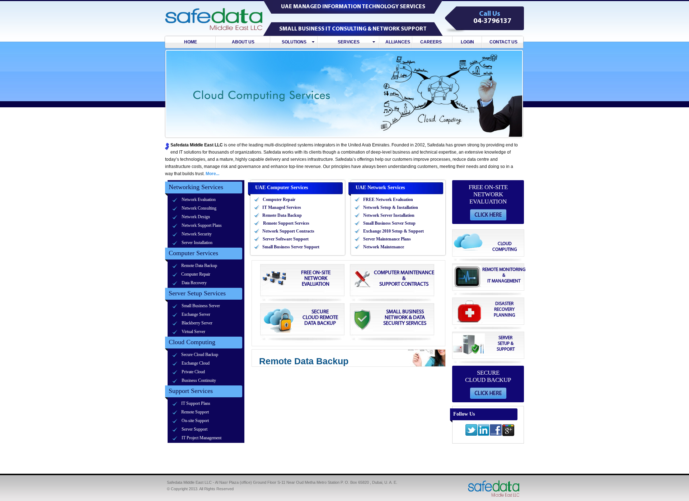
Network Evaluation (199, 199)
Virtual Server (193, 331)
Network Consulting (199, 208)
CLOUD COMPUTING (504, 246)
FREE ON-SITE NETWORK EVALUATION (316, 278)
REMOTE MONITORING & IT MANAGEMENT (503, 275)
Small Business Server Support (290, 246)
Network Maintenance (383, 246)
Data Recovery (194, 282)
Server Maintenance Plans (387, 239)
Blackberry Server (197, 323)
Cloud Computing (192, 342)
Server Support (194, 429)
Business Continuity (199, 380)
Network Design (196, 216)
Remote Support (195, 412)
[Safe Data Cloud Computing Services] (489, 230)
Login (467, 42)
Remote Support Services (286, 223)
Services (349, 42)
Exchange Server (196, 314)
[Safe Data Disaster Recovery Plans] (489, 298)
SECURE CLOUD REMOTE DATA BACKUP (320, 317)
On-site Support (195, 420)
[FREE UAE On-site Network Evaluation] (303, 265)
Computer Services (193, 253)
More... (212, 173)
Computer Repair (195, 274)
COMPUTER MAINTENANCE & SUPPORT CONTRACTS (404, 278)
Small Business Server (201, 305)
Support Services (191, 390)
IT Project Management (201, 437)
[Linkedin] (483, 435)
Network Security (197, 234)
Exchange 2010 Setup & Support (393, 231)
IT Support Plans (195, 403)
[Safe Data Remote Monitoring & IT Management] (489, 264)
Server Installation (197, 242)
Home (190, 42)
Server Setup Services (197, 293)
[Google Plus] (508, 434)
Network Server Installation (388, 215)
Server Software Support (286, 239)
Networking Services (196, 187)
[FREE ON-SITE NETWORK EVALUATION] (488, 218)
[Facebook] (495, 435)
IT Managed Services (281, 207)
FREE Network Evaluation (388, 199)
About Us (243, 42)
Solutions (294, 42)
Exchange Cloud (196, 363)
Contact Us (503, 42)
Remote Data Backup (199, 265)
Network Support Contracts (288, 231)
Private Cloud (193, 371)
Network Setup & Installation (390, 207)
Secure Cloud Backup (199, 354)
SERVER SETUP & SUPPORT (506, 343)
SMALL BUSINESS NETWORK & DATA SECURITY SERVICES (404, 317)
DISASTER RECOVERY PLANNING (504, 309)
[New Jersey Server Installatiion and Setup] (489, 332)
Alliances (396, 42)
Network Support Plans (202, 225)
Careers (432, 42)
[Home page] (493, 496)
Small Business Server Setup (389, 223)
